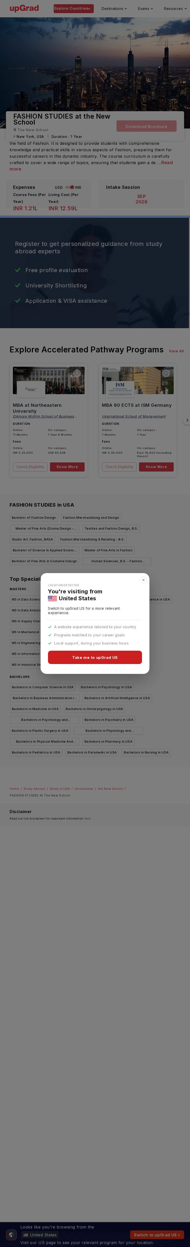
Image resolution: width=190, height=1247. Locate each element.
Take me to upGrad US (95, 657)
